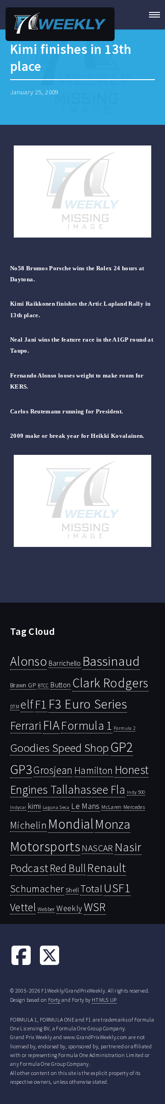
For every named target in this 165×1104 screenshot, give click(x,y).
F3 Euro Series (88, 704)
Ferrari (26, 725)
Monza (112, 824)
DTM (14, 706)
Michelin (28, 825)
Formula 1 (86, 725)
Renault (106, 867)
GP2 (121, 746)
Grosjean (52, 770)
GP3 (21, 769)
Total (91, 888)
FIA (51, 725)
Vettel (23, 907)
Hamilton (93, 770)
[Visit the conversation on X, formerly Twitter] (49, 964)
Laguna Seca (56, 807)
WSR (95, 907)
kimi (34, 806)
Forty (54, 999)
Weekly (69, 908)
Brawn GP (23, 685)
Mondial (71, 823)
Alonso (28, 661)
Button (60, 684)
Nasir (128, 846)
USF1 (117, 887)
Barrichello (65, 663)
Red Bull (68, 868)
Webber (46, 909)
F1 (41, 704)
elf (27, 704)
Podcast (29, 868)
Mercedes (134, 806)
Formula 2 (124, 728)
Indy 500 (136, 792)
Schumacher (37, 888)
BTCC (43, 685)
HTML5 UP (104, 999)
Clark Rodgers (110, 682)
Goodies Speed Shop (59, 747)
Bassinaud (111, 660)
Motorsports (45, 846)
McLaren (111, 806)
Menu (151, 14)
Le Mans (85, 806)
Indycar (18, 807)
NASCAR (97, 848)
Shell (72, 890)
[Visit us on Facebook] (21, 964)
